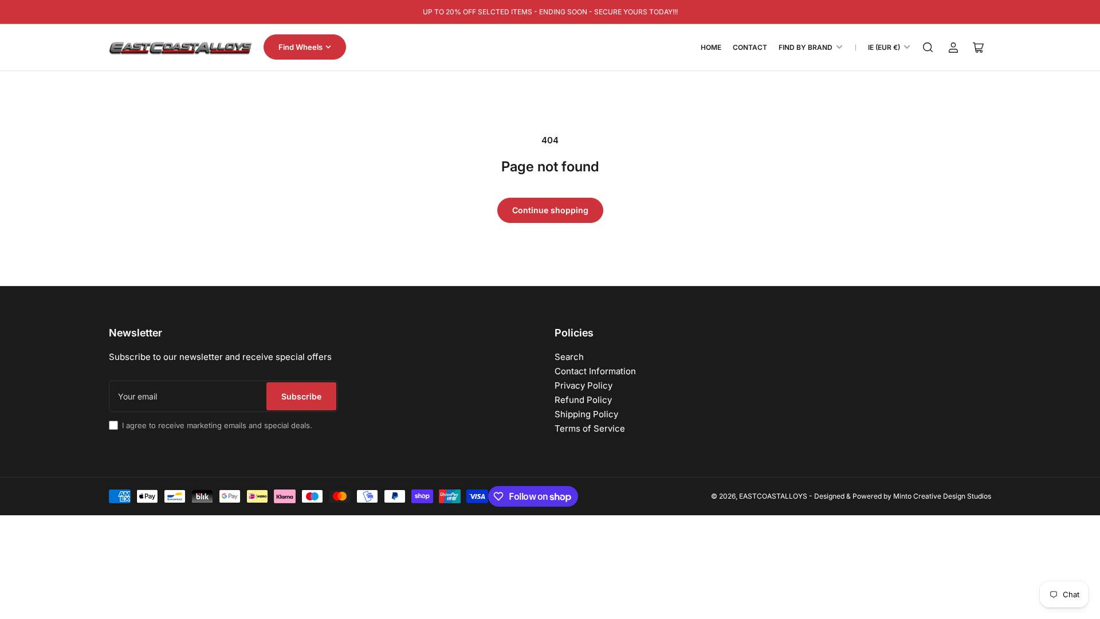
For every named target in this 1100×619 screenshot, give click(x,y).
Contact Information (595, 371)
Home (711, 47)
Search (569, 356)
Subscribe (301, 396)
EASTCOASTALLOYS (773, 496)
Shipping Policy (586, 414)
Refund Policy (583, 399)
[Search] (928, 47)
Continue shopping (550, 210)
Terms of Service (590, 428)
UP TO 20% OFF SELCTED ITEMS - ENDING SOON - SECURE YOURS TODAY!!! (550, 11)
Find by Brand (805, 47)
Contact (750, 47)
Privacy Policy (583, 385)
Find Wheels (300, 47)
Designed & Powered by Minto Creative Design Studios (902, 496)
